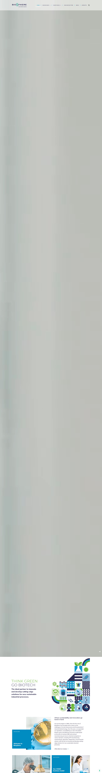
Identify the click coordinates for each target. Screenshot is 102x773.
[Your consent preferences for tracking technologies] (99, 770)
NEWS (77, 5)
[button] (89, 5)
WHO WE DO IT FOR (68, 5)
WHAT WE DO (56, 5)
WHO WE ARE (45, 5)
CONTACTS (84, 5)
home (38, 5)
